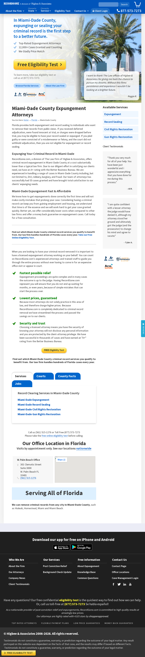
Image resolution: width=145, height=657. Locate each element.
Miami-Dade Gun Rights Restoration (39, 414)
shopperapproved (98, 616)
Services (20, 376)
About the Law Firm (55, 85)
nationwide (83, 448)
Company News (17, 578)
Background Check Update (57, 572)
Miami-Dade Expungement (33, 399)
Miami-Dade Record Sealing (34, 404)
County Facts (67, 376)
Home (26, 120)
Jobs (18, 384)
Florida (34, 120)
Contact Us (81, 10)
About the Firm (15, 10)
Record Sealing (113, 121)
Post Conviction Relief (55, 566)
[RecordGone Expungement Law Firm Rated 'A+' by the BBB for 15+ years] (18, 96)
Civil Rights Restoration (118, 129)
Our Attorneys (16, 572)
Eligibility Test (62, 10)
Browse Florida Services (27, 85)
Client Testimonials (113, 146)
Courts (41, 376)
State (32, 9)
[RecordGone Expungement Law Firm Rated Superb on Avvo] (41, 96)
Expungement (112, 114)
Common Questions (87, 578)
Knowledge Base (86, 572)
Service (46, 9)
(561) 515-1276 (28, 478)
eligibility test (69, 600)
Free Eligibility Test (39, 64)
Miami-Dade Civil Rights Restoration (39, 409)
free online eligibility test (55, 435)
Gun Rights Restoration (118, 137)
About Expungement (88, 566)
